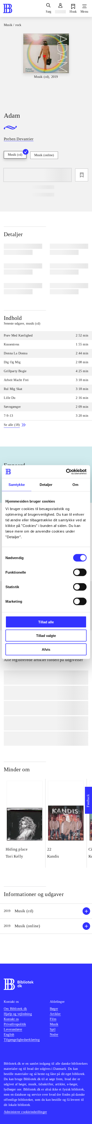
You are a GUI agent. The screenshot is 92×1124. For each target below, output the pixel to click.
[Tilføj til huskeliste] (81, 175)
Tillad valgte (46, 636)
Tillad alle (46, 622)
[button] (46, 911)
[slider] (46, 68)
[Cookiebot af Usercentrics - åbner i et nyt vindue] (66, 472)
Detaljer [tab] (46, 485)
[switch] (80, 572)
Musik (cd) (15, 154)
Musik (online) (44, 155)
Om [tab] (75, 485)
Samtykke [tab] (16, 485)
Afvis (46, 649)
